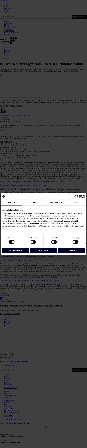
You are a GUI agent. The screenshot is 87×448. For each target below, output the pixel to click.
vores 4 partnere (13, 213)
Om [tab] (75, 202)
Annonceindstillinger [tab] (54, 202)
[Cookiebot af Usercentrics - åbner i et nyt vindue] (75, 196)
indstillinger (34, 223)
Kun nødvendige (16, 250)
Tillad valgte (43, 250)
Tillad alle (71, 250)
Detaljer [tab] (33, 202)
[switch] (33, 242)
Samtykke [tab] (11, 202)
